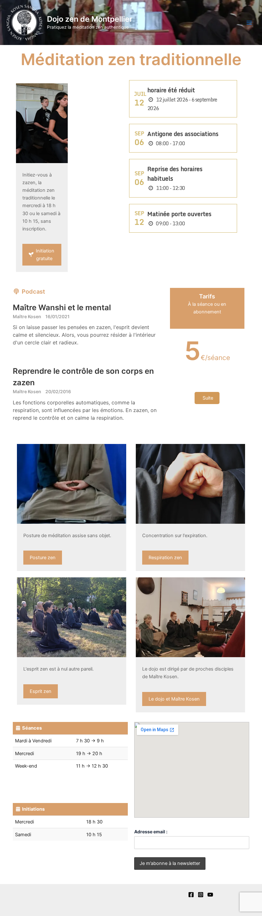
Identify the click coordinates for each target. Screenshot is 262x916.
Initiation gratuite (44, 254)
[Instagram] (201, 894)
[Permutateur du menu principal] (249, 22)
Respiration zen (165, 557)
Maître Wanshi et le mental (62, 307)
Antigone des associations (183, 134)
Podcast (32, 291)
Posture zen (43, 557)
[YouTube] (210, 894)
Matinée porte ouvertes (179, 214)
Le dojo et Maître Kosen (174, 699)
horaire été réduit (171, 90)
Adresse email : (150, 831)
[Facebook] (191, 894)
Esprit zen (40, 691)
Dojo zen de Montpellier (89, 19)
